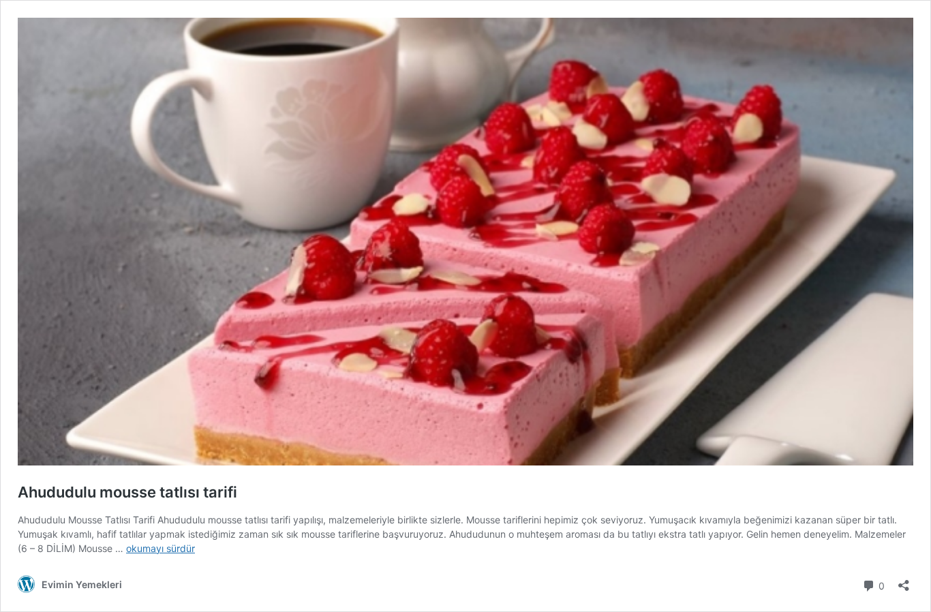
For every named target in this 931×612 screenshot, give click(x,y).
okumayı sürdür (160, 548)
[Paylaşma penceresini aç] (903, 581)
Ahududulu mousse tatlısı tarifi (127, 492)
